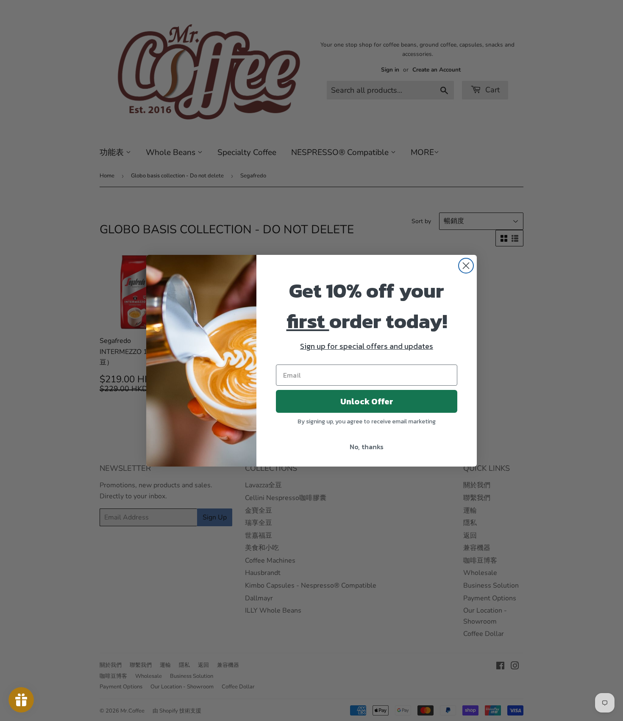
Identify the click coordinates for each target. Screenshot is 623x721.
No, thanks (367, 447)
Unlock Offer (366, 401)
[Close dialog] (466, 265)
